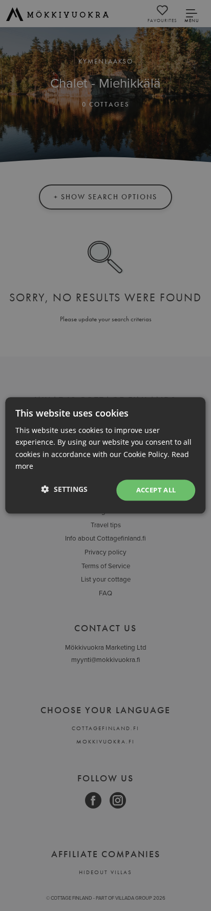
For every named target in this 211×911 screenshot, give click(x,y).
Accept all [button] (156, 489)
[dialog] (105, 455)
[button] (64, 489)
